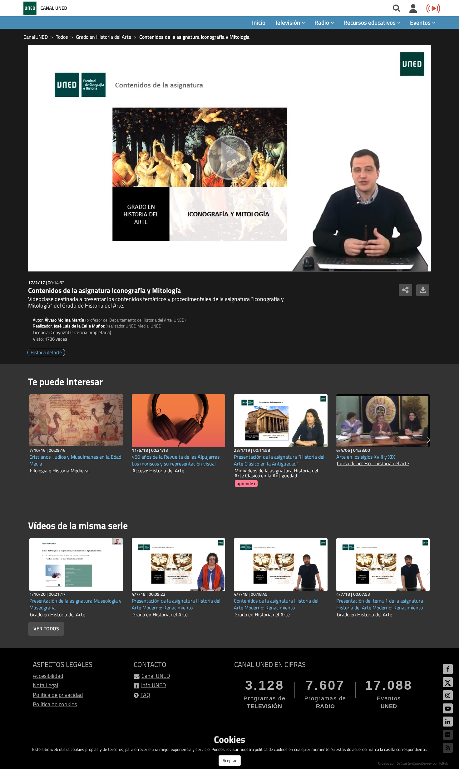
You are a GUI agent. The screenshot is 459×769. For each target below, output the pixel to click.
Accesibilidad (48, 676)
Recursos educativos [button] (370, 22)
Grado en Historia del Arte (103, 37)
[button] (428, 440)
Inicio (258, 22)
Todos (62, 37)
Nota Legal (45, 685)
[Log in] (413, 9)
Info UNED (153, 685)
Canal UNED (155, 676)
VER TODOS (46, 628)
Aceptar (230, 760)
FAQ (145, 695)
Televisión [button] (288, 22)
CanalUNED (35, 37)
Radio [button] (322, 22)
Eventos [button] (421, 22)
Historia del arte (46, 352)
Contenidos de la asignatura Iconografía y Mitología (194, 37)
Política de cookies (55, 704)
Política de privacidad (58, 695)
